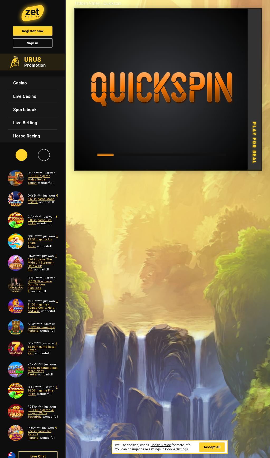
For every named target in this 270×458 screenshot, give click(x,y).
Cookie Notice (161, 445)
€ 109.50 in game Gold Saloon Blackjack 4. (40, 286)
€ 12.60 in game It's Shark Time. (43, 241)
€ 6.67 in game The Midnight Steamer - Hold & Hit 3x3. (42, 262)
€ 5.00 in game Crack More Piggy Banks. (42, 371)
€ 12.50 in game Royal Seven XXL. (42, 348)
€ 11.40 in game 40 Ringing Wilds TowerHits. (41, 413)
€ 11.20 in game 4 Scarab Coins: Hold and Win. (43, 306)
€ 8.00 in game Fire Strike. (42, 220)
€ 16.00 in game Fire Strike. (42, 390)
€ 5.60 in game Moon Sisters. (43, 199)
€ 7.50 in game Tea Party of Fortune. (42, 433)
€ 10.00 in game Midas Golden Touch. (39, 179)
